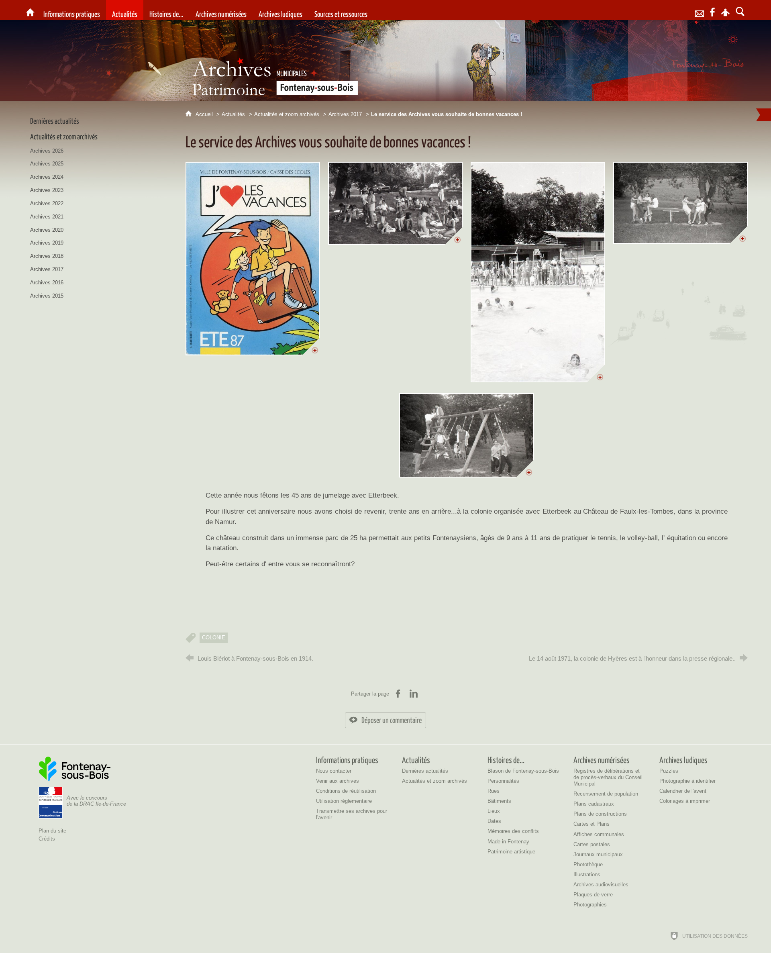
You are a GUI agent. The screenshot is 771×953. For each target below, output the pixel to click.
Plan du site (52, 831)
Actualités (233, 114)
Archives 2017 (345, 114)
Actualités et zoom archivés (286, 114)
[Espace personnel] (725, 10)
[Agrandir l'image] (253, 258)
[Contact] (699, 10)
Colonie (213, 638)
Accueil (205, 114)
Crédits (47, 839)
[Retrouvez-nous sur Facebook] (712, 10)
